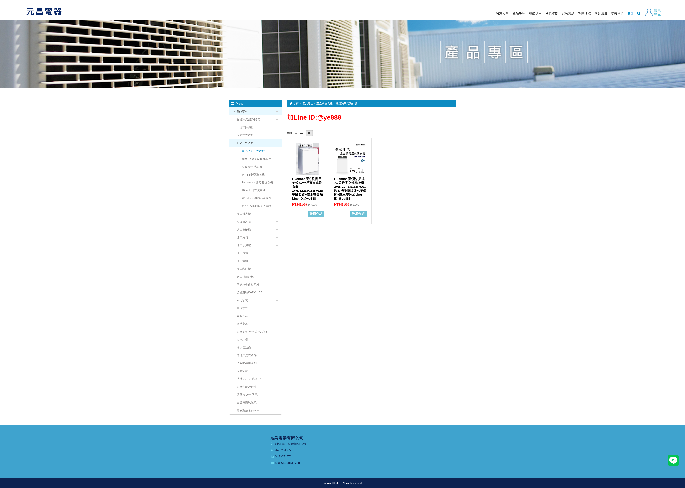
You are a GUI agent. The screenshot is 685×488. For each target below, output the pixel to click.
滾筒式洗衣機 (245, 135)
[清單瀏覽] (301, 132)
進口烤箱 (242, 237)
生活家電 (242, 308)
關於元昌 (502, 13)
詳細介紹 (316, 213)
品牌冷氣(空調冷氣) (249, 119)
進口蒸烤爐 (244, 245)
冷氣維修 (551, 13)
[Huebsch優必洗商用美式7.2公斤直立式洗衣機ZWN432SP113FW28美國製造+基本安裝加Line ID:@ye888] (308, 159)
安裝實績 (568, 13)
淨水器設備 (244, 347)
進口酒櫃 (242, 260)
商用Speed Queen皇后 (257, 158)
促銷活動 (242, 370)
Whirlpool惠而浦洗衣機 (257, 198)
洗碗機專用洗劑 (247, 363)
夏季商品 (242, 315)
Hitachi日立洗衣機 (254, 190)
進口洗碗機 (244, 229)
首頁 (296, 103)
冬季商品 (242, 323)
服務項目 (535, 13)
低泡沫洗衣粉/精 (247, 355)
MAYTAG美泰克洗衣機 (256, 205)
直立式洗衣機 (245, 142)
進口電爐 (242, 253)
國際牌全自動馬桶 (248, 284)
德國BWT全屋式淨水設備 (253, 331)
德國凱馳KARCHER (250, 292)
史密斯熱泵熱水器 (248, 410)
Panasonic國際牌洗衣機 (257, 182)
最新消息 (601, 13)
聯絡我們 (617, 13)
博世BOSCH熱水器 (249, 378)
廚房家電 (242, 300)
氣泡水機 (242, 339)
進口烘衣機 (244, 213)
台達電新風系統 (247, 402)
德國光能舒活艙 (247, 386)
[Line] (673, 460)
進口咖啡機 (244, 268)
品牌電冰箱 (244, 221)
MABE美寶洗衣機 (253, 174)
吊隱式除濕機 (245, 127)
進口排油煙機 (245, 276)
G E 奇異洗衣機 (252, 166)
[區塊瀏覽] (309, 132)
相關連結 (584, 13)
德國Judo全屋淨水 (248, 394)
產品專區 (519, 13)
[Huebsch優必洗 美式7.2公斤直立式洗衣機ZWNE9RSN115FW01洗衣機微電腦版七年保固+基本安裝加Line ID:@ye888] (350, 159)
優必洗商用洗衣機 (253, 150)
